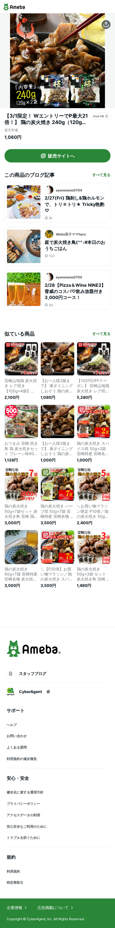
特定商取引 (15, 882)
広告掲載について (53, 907)
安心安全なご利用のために (27, 826)
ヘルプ (12, 725)
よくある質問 (17, 747)
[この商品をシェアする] (106, 24)
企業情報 (14, 907)
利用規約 (13, 871)
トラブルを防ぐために (23, 837)
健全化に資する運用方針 (25, 792)
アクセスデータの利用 (23, 815)
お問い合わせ (17, 736)
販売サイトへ (61, 156)
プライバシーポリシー (23, 803)
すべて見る (101, 175)
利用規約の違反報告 (22, 759)
